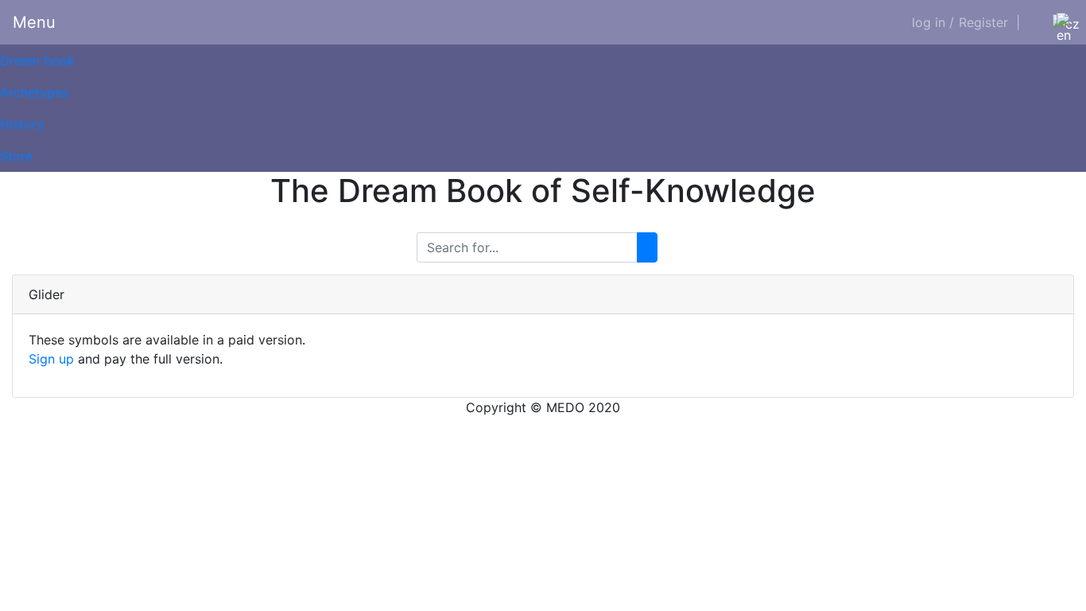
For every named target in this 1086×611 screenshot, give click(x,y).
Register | (989, 22)
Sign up (51, 359)
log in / (933, 22)
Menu (34, 22)
